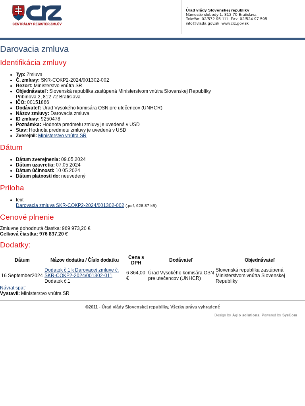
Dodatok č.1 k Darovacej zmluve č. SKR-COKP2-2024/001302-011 (81, 272)
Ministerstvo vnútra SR (62, 135)
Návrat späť (12, 288)
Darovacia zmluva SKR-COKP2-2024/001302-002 (70, 205)
